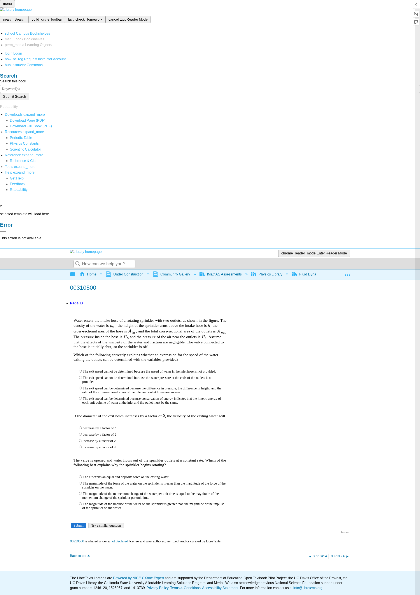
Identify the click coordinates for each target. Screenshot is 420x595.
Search (78, 264)
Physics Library (270, 274)
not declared (119, 541)
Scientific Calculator (25, 149)
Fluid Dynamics (311, 274)
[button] (17, 184)
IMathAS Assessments (224, 274)
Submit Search (14, 96)
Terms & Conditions (185, 588)
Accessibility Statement (220, 588)
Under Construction (128, 274)
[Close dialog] (3, 231)
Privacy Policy (157, 588)
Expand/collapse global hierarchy (75, 274)
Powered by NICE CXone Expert (139, 578)
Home (91, 274)
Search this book (13, 81)
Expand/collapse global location (347, 273)
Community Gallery (175, 274)
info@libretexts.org (307, 588)
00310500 (77, 541)
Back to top (78, 556)
